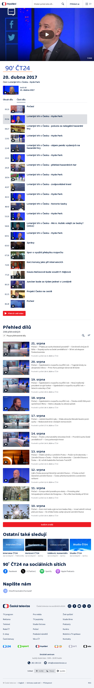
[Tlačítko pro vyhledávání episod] (83, 335)
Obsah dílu (8, 99)
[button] (47, 34)
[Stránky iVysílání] (42, 647)
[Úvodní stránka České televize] (16, 606)
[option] (39, 671)
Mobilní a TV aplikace (71, 634)
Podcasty (66, 624)
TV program (8, 614)
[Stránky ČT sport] (23, 647)
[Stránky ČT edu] (87, 647)
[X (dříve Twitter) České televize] (84, 606)
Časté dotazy (8, 639)
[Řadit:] (89, 335)
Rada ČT (6, 629)
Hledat (62, 3)
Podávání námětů (40, 634)
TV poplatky (38, 619)
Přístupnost (47, 683)
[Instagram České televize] (69, 606)
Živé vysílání (68, 614)
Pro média (37, 614)
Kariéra (66, 629)
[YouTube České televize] (79, 606)
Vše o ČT (36, 639)
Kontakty (67, 639)
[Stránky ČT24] (7, 647)
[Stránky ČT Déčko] (58, 647)
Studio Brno (68, 619)
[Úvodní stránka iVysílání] (11, 3)
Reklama (6, 619)
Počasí (35, 629)
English (21, 683)
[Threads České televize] (89, 606)
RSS (89, 683)
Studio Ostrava (39, 624)
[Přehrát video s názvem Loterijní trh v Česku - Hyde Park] (47, 34)
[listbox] (50, 671)
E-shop (6, 634)
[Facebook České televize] (74, 606)
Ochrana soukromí (33, 683)
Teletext (6, 624)
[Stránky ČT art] (73, 647)
